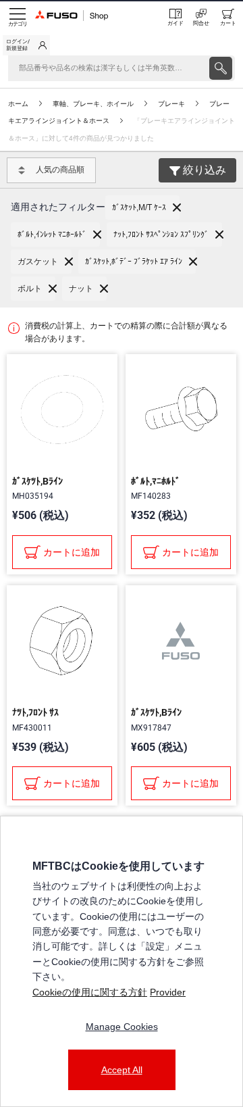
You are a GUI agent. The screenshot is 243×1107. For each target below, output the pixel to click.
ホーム (18, 103)
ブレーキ (171, 103)
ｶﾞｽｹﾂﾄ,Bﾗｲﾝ (37, 481)
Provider (168, 992)
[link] (26, 45)
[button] (142, 207)
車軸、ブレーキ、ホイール (93, 103)
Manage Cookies (122, 1026)
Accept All (121, 1069)
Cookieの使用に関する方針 (89, 992)
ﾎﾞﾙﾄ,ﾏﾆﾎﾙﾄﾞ (155, 481)
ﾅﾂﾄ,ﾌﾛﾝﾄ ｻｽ (35, 712)
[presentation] (220, 68)
